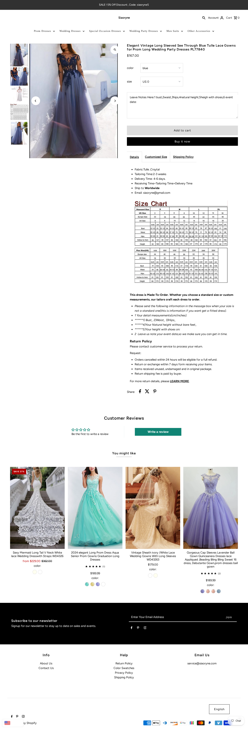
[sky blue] (219, 591)
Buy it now (182, 141)
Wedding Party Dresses (143, 31)
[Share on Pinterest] (154, 392)
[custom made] (103, 584)
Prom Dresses (42, 31)
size (129, 81)
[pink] (208, 591)
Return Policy (124, 663)
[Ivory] (35, 572)
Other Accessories (199, 31)
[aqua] (87, 584)
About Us (46, 663)
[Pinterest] (138, 628)
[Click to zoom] (114, 49)
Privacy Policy (124, 672)
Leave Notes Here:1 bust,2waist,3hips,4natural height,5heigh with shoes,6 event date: (181, 99)
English (219, 709)
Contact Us (46, 668)
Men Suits (172, 31)
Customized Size (156, 157)
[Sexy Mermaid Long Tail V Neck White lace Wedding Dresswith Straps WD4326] (37, 508)
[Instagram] (145, 628)
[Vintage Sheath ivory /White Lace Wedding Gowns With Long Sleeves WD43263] (153, 508)
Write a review (158, 432)
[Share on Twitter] (147, 392)
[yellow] (92, 584)
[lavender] (98, 584)
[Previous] (35, 100)
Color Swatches (124, 668)
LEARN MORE (179, 381)
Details (134, 157)
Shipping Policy (183, 157)
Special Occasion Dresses (105, 31)
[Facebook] (131, 628)
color (130, 68)
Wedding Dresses (70, 31)
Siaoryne (124, 17)
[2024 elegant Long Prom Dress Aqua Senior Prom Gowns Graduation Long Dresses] (95, 508)
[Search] (203, 17)
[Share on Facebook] (140, 392)
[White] (40, 572)
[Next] (114, 100)
